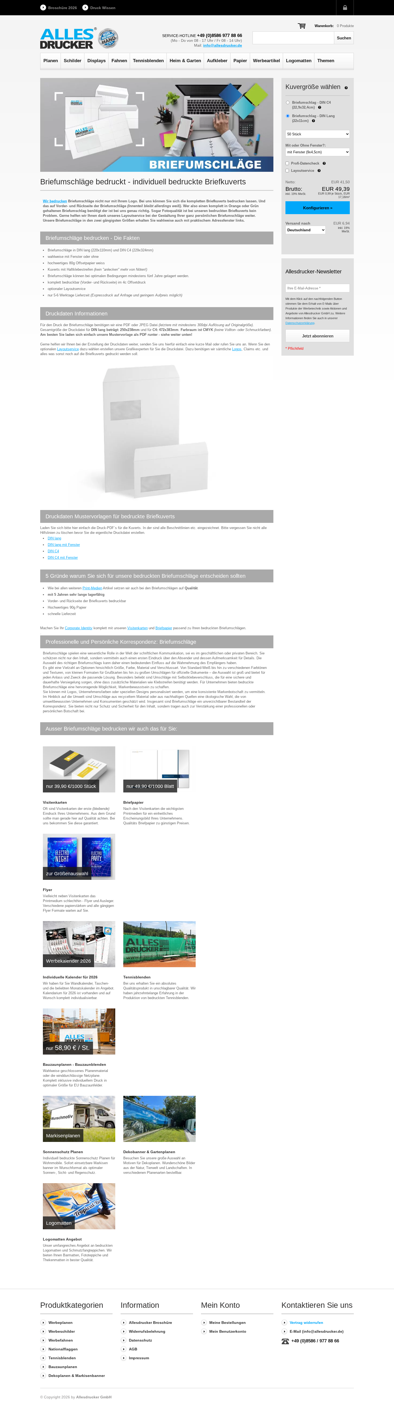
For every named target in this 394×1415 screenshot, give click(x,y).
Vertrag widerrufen (306, 1322)
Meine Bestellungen (227, 1322)
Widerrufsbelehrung (147, 1331)
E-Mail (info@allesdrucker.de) (317, 1331)
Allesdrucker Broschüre (150, 1322)
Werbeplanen (61, 1322)
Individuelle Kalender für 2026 (70, 977)
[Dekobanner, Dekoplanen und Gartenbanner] (159, 1119)
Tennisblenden (148, 60)
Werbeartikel (266, 60)
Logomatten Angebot (62, 1239)
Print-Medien (92, 588)
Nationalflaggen (63, 1349)
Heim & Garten (185, 60)
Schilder (72, 60)
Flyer (47, 890)
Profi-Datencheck (308, 163)
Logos (236, 349)
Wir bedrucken (55, 201)
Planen (50, 60)
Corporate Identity (78, 628)
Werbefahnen (61, 1340)
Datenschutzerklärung (299, 323)
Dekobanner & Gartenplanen (149, 1152)
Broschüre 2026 (62, 8)
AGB (133, 1349)
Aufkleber (217, 60)
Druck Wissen (103, 8)
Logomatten (298, 60)
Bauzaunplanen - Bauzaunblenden (74, 1064)
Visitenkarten (137, 628)
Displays (96, 60)
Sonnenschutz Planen (63, 1152)
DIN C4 (53, 551)
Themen (325, 60)
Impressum (139, 1358)
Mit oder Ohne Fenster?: (305, 145)
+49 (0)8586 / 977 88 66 (315, 1341)
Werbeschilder (62, 1331)
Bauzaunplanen (63, 1367)
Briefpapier (163, 628)
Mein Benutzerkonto (227, 1331)
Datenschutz (140, 1340)
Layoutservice (68, 349)
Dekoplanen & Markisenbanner (77, 1375)
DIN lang (54, 538)
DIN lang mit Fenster (64, 545)
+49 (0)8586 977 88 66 (219, 35)
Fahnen (119, 60)
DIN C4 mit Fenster (63, 558)
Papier (240, 60)
